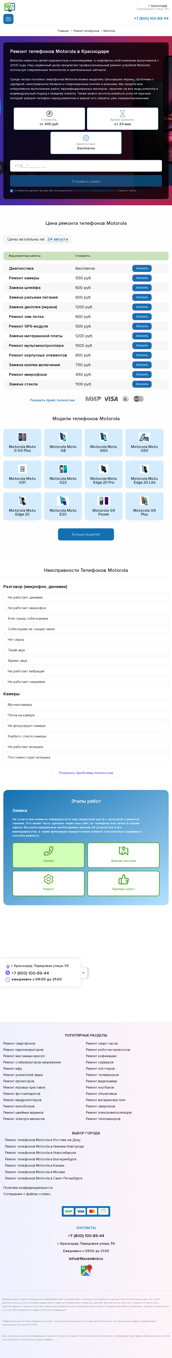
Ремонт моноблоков (18, 1106)
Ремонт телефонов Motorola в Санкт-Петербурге (43, 1178)
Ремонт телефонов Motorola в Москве (35, 1172)
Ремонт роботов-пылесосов (108, 1050)
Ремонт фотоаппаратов (21, 1094)
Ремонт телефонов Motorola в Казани (34, 1165)
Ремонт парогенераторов (23, 1050)
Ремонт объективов (101, 1094)
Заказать (142, 268)
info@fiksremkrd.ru (86, 1258)
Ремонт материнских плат (106, 1100)
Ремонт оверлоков (100, 1106)
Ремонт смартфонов (19, 1043)
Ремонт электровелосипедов (109, 1113)
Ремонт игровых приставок (24, 1087)
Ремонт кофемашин (101, 1056)
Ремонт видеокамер (101, 1081)
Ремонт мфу (12, 1069)
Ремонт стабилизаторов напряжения (32, 1062)
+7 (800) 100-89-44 (151, 18)
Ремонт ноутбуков (100, 1087)
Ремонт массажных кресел (24, 1056)
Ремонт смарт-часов (102, 1043)
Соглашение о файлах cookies (26, 1194)
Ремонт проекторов (18, 1081)
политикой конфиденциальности (96, 190)
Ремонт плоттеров (100, 1069)
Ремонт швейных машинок (23, 1113)
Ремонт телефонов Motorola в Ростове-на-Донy (42, 1140)
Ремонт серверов (100, 1062)
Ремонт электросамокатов (24, 1119)
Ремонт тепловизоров (103, 1119)
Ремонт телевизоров (102, 1075)
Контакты (86, 1228)
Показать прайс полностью (52, 400)
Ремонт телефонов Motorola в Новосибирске (40, 1153)
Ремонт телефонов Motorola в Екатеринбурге (41, 1159)
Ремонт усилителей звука (23, 1075)
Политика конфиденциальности (28, 1188)
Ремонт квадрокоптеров (22, 1100)
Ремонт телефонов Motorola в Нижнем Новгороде (44, 1146)
